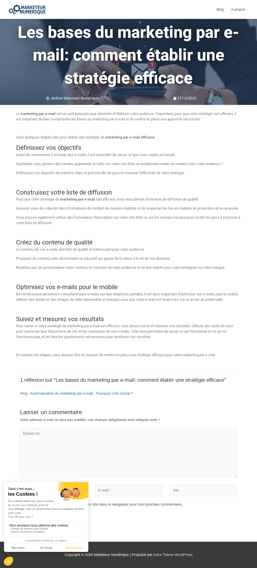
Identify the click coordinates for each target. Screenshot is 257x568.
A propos (238, 9)
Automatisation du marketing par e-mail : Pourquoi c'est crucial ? (81, 393)
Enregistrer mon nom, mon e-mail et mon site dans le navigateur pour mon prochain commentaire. (104, 504)
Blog (220, 9)
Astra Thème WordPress (173, 555)
